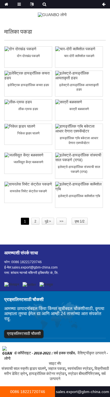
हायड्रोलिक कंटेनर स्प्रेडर (47, 373)
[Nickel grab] (28, 126)
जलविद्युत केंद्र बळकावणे (28, 162)
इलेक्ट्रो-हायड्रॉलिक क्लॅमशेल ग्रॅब (79, 196)
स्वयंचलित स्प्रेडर (80, 368)
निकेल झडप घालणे (28, 133)
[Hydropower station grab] (28, 155)
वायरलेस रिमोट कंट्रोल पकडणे (28, 191)
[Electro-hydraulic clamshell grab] (79, 186)
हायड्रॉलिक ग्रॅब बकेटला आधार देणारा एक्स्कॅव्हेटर (79, 140)
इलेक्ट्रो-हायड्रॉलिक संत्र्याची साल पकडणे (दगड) (79, 169)
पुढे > (48, 221)
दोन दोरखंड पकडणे (28, 56)
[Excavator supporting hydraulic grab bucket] (79, 129)
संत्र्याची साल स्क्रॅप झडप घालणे (23, 368)
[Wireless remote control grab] (28, 184)
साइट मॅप (55, 363)
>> (61, 221)
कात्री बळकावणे (79, 109)
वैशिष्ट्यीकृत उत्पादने (92, 353)
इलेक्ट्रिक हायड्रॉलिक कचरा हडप (28, 85)
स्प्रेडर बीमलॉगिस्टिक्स (83, 373)
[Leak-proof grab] (28, 102)
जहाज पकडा (56, 368)
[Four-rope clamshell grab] (79, 49)
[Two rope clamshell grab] (28, 49)
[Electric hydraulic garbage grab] (28, 75)
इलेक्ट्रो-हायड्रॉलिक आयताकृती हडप (79, 87)
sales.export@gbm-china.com (35, 267)
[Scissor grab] (79, 102)
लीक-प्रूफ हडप (28, 109)
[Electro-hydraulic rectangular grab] (79, 75)
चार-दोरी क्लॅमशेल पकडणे (79, 56)
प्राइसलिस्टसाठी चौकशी (24, 333)
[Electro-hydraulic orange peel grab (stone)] (79, 157)
